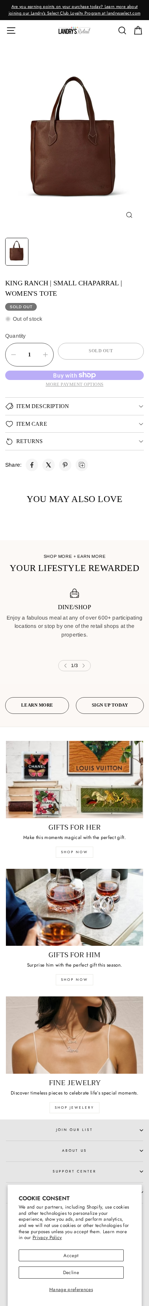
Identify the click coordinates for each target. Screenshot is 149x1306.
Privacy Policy (47, 1237)
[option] (74, 10)
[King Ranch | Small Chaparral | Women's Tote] (32, 465)
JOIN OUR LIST (74, 1129)
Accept (70, 1255)
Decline (71, 1272)
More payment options (75, 384)
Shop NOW (74, 979)
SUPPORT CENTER (75, 1171)
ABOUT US (74, 1150)
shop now (74, 852)
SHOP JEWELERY (74, 1107)
